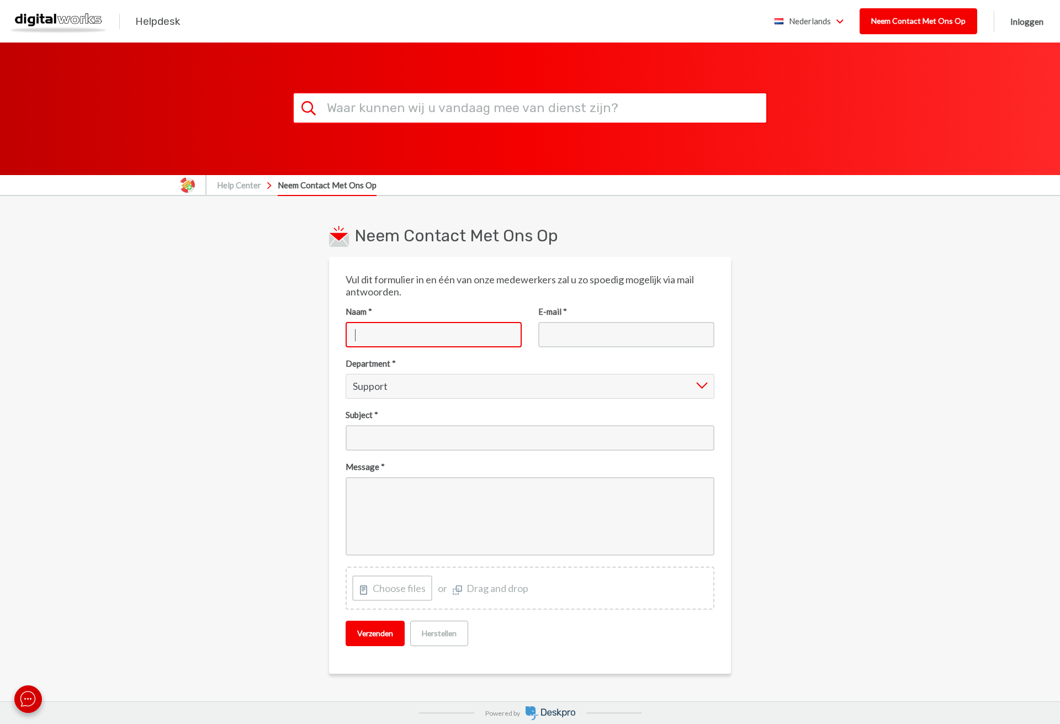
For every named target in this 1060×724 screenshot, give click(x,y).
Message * (365, 467)
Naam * (359, 311)
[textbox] (530, 516)
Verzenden (375, 633)
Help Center (239, 185)
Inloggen (1026, 22)
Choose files (399, 588)
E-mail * (552, 311)
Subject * (362, 415)
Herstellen (439, 633)
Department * (371, 363)
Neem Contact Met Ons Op (918, 20)
